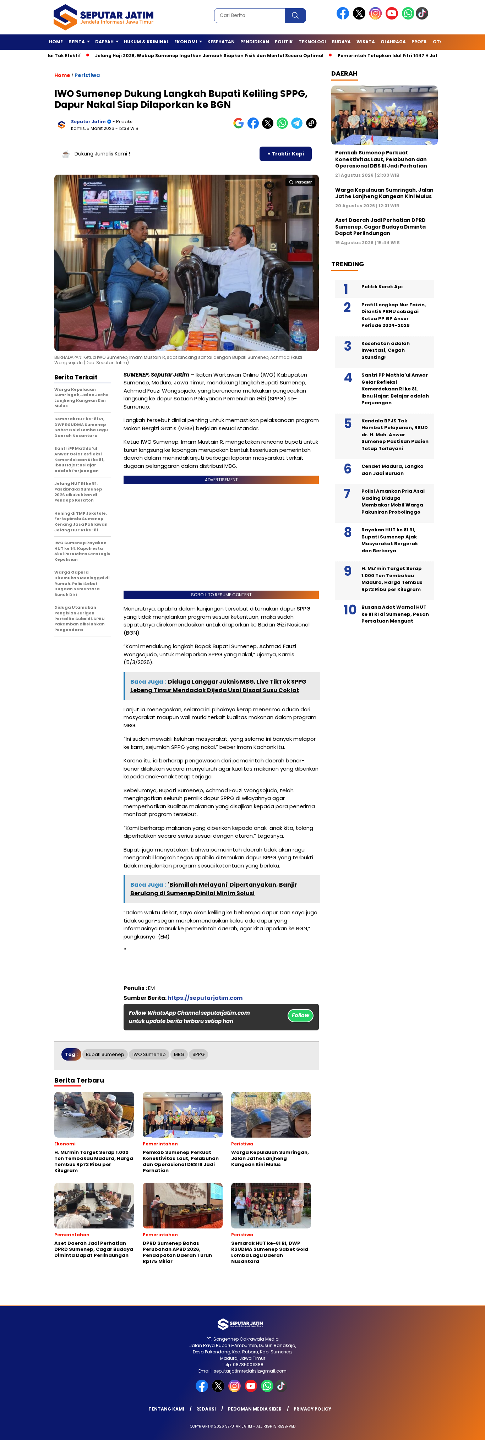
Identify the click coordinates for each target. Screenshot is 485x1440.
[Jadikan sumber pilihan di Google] (240, 127)
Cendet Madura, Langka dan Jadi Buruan (392, 470)
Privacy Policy (312, 1409)
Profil (419, 42)
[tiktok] (423, 18)
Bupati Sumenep (105, 1054)
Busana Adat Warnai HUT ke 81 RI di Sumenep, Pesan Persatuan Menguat (395, 614)
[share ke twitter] (269, 127)
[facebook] (344, 18)
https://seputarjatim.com (205, 998)
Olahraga (393, 42)
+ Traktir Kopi (285, 153)
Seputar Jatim (88, 122)
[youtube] (393, 18)
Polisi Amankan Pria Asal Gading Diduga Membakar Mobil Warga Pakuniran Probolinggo (393, 501)
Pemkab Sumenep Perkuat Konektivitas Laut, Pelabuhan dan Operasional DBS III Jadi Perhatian (381, 159)
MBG (179, 1054)
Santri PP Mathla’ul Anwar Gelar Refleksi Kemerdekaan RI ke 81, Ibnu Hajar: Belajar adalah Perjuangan (395, 389)
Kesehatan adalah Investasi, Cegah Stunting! (385, 350)
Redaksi (206, 1409)
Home (56, 42)
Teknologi (312, 42)
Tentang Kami (166, 1409)
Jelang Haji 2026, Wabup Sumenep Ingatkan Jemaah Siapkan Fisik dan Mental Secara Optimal (170, 56)
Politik (284, 42)
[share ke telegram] (298, 127)
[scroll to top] (464, 1429)
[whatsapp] (408, 18)
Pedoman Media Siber (255, 1409)
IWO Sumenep (149, 1054)
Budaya (341, 42)
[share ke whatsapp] (284, 127)
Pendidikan (254, 42)
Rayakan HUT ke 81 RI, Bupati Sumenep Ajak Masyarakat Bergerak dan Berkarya (389, 540)
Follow (300, 1015)
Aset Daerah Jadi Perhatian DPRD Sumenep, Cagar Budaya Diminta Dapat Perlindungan (380, 226)
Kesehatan (221, 42)
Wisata (365, 42)
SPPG (198, 1054)
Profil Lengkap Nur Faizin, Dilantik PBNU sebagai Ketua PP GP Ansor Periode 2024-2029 (393, 315)
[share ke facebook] (254, 127)
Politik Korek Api (382, 286)
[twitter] (360, 18)
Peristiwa (87, 75)
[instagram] (376, 18)
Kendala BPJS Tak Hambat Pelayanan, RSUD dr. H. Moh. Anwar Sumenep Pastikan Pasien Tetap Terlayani (395, 434)
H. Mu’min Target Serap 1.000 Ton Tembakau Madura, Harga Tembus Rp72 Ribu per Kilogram (392, 579)
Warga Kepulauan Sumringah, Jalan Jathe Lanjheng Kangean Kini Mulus (384, 192)
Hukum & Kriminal (146, 42)
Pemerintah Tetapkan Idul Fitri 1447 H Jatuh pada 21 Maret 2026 (376, 56)
